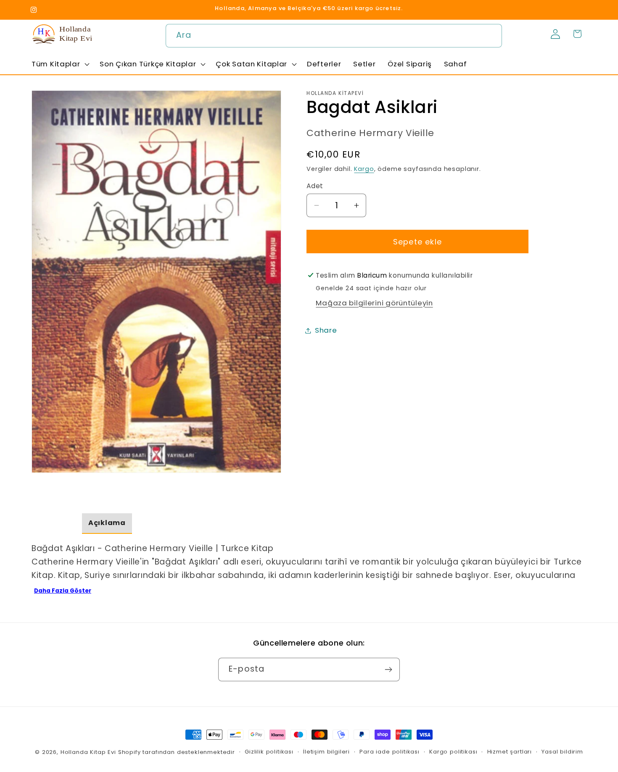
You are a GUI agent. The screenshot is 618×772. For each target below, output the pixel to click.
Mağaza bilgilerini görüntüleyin (374, 302)
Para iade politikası (389, 752)
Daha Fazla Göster (62, 591)
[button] (60, 63)
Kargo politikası (453, 752)
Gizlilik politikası (269, 752)
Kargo (364, 169)
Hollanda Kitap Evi (88, 752)
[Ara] (490, 35)
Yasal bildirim (562, 752)
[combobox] (334, 35)
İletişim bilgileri (326, 752)
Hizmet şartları (509, 752)
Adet (314, 185)
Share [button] (326, 330)
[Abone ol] (388, 669)
